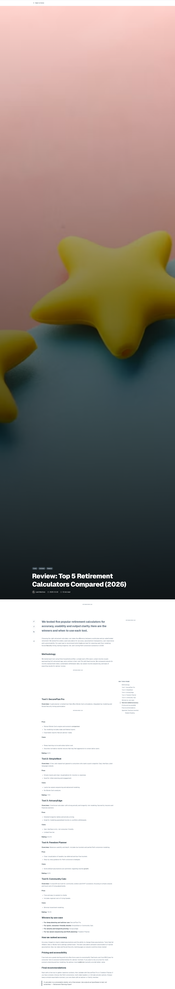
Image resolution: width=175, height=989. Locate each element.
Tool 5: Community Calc (129, 697)
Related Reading (130, 713)
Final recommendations (128, 708)
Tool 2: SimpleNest (127, 690)
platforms (81, 962)
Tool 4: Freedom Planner (129, 695)
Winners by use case (128, 700)
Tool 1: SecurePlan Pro (128, 687)
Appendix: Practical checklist (130, 710)
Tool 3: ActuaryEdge (128, 692)
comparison (76, 726)
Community (55, 878)
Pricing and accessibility (129, 705)
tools (81, 643)
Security (49, 646)
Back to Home (39, 3)
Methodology (126, 685)
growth (86, 869)
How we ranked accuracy (130, 703)
